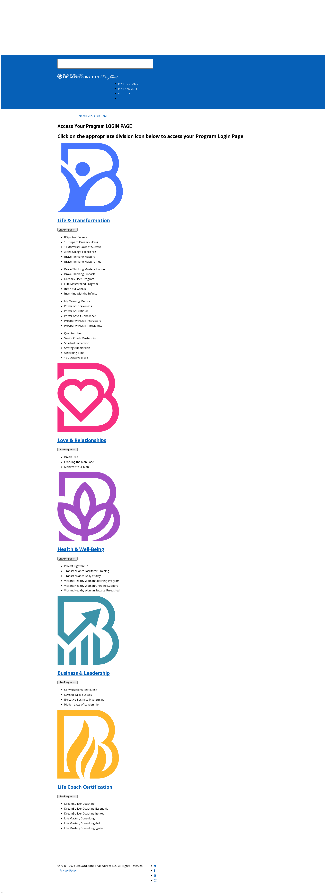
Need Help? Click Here (93, 116)
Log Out (124, 93)
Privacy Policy (68, 870)
